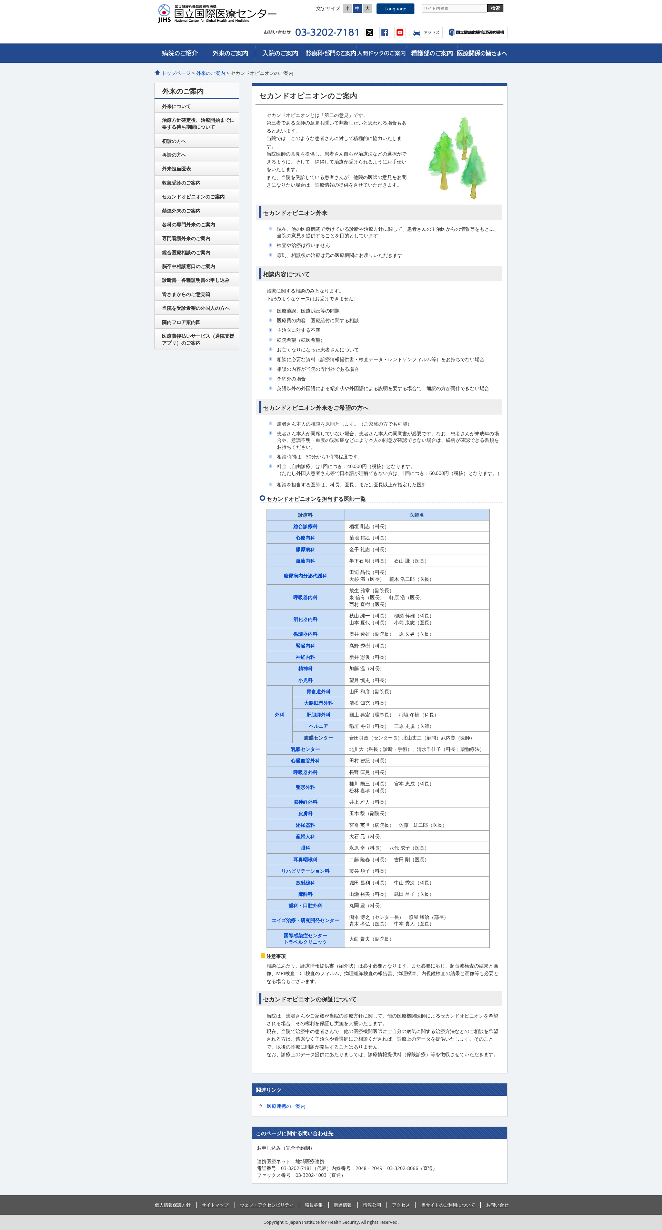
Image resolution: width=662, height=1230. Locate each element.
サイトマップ (215, 1205)
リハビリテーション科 (305, 870)
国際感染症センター (305, 935)
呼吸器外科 (305, 772)
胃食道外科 (319, 691)
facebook (384, 32)
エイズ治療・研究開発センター (305, 920)
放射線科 (305, 882)
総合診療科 (305, 526)
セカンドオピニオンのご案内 (193, 196)
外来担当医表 (176, 168)
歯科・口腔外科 (305, 905)
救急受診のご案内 (181, 182)
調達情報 (343, 1205)
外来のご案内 (230, 53)
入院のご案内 (280, 53)
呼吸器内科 (305, 597)
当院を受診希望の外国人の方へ (196, 308)
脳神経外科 (305, 801)
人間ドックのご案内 (381, 53)
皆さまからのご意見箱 (186, 294)
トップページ (176, 73)
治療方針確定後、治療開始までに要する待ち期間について (198, 123)
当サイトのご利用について (448, 1205)
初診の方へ (174, 141)
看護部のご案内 (432, 53)
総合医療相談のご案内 (186, 252)
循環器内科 (305, 634)
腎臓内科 (305, 645)
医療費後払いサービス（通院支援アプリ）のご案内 (198, 339)
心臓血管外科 (305, 760)
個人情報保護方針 (173, 1205)
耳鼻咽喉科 (305, 859)
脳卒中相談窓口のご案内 (188, 266)
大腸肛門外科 (318, 703)
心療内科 (305, 537)
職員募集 (314, 1205)
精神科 (305, 668)
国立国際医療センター (219, 13)
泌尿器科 (305, 825)
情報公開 (372, 1205)
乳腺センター (305, 749)
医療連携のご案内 (286, 1106)
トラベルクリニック (305, 942)
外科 (279, 714)
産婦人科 (305, 836)
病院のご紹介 (179, 53)
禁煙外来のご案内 (181, 210)
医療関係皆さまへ (482, 53)
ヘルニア (318, 726)
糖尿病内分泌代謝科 (305, 575)
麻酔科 (305, 894)
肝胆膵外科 (319, 714)
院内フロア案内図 (181, 322)
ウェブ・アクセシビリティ (267, 1205)
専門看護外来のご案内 (186, 238)
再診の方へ (174, 154)
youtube (399, 32)
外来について (176, 106)
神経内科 (305, 657)
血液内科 (305, 560)
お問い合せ (497, 1205)
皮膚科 (305, 813)
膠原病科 (305, 549)
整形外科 (305, 787)
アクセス (426, 32)
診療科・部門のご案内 (331, 53)
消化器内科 (305, 619)
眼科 (305, 847)
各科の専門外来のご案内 (188, 224)
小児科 (305, 680)
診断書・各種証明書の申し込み (196, 280)
